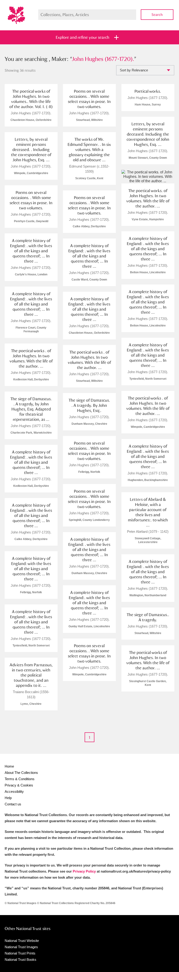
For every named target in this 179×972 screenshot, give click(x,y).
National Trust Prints (20, 953)
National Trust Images (21, 947)
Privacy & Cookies (19, 785)
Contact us (13, 804)
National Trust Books (20, 959)
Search (157, 14)
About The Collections (21, 773)
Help (8, 798)
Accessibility (14, 791)
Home (9, 766)
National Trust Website (22, 941)
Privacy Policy (84, 871)
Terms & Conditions (19, 779)
